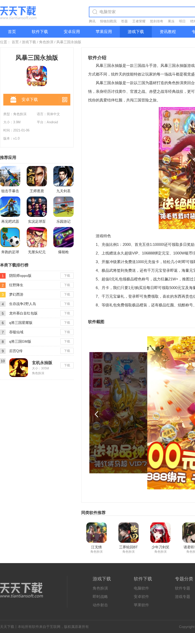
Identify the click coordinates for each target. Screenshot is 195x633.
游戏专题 (182, 596)
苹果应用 (104, 31)
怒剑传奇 (156, 21)
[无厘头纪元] (37, 237)
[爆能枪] (63, 237)
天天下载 (7, 627)
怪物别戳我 (108, 21)
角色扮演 (46, 42)
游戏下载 (136, 31)
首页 (12, 31)
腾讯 (92, 21)
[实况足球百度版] (37, 207)
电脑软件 (141, 588)
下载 (67, 275)
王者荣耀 (138, 21)
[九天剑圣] (63, 176)
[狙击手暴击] (10, 176)
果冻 (171, 21)
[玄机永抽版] (18, 360)
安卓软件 (141, 596)
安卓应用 (72, 31)
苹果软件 (141, 605)
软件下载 (40, 31)
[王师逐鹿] (37, 176)
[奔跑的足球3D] (10, 237)
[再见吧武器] (10, 207)
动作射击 (100, 605)
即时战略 (100, 596)
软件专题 (182, 588)
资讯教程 (168, 31)
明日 (182, 21)
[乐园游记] (63, 207)
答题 (124, 21)
